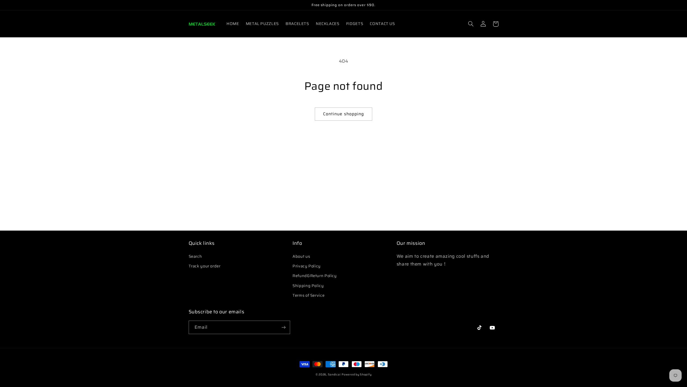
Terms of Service (308, 295)
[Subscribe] (283, 327)
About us (301, 256)
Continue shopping (343, 113)
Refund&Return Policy (315, 276)
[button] (471, 24)
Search (195, 256)
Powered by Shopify (356, 374)
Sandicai (334, 374)
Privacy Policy (307, 266)
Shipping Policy (308, 285)
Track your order (205, 266)
